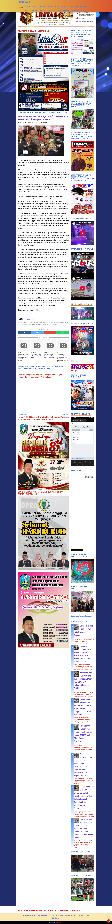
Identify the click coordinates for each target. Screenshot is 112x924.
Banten (27, 10)
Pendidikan (76, 10)
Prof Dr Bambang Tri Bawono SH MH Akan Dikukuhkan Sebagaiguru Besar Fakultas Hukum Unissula (23, 356)
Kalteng (35, 10)
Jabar (64, 6)
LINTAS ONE (24, 2)
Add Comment (43, 122)
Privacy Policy (84, 915)
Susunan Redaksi (29, 915)
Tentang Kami (42, 915)
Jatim (50, 6)
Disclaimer (56, 918)
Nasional (66, 10)
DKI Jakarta (84, 6)
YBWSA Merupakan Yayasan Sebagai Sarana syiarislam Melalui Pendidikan (49, 355)
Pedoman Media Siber (68, 915)
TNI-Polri (42, 6)
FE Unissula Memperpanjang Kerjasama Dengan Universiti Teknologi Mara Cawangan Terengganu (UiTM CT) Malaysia (62, 357)
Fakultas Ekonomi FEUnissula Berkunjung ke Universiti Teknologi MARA (37, 355)
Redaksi (27, 6)
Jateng (57, 6)
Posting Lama (65, 414)
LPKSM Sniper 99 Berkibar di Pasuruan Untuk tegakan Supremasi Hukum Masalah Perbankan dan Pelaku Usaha (83, 828)
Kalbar (42, 10)
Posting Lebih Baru (23, 414)
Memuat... (75, 361)
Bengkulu (57, 10)
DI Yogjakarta (73, 6)
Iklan (34, 6)
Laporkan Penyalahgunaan (81, 616)
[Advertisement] (82, 492)
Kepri (50, 10)
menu (84, 10)
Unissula (57, 189)
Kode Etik (54, 915)
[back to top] (108, 921)
